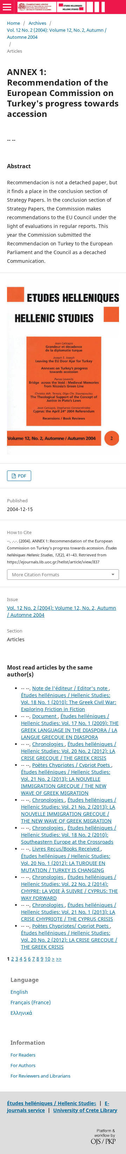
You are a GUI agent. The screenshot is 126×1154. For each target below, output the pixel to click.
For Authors (22, 1065)
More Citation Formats (35, 574)
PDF (21, 476)
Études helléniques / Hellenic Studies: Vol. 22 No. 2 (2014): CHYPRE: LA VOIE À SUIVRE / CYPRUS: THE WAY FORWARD (69, 887)
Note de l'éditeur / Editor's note (70, 688)
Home (13, 23)
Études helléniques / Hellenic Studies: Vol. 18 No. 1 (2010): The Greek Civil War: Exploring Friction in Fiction (68, 702)
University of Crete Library (85, 1110)
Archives (37, 23)
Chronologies (48, 744)
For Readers (22, 1055)
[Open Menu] (7, 7)
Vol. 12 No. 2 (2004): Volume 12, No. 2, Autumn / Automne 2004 (57, 33)
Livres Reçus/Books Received (66, 848)
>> (59, 958)
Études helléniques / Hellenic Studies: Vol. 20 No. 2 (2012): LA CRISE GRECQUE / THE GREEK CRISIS (68, 751)
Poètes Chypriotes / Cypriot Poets (71, 765)
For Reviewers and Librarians (40, 1076)
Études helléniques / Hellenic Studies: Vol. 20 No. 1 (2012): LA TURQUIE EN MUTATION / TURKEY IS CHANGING (65, 863)
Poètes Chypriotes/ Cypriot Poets (71, 926)
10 (47, 958)
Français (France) (30, 1002)
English (19, 992)
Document (45, 716)
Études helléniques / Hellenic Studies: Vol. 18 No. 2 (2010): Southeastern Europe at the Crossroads (68, 834)
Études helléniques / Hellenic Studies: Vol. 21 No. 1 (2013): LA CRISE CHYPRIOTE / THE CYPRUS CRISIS (68, 912)
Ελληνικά (21, 1012)
